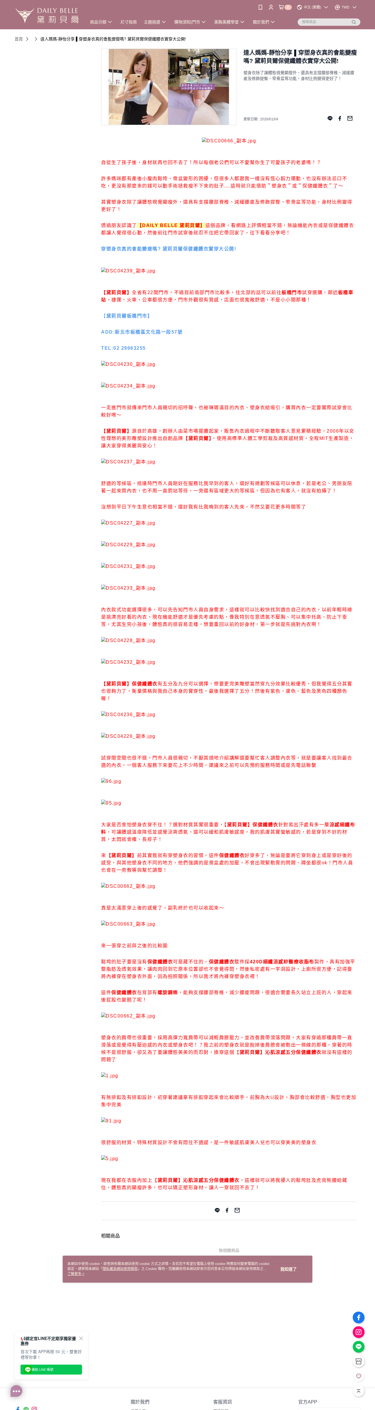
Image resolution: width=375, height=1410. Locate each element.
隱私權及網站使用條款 (120, 1269)
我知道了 (288, 1269)
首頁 (19, 39)
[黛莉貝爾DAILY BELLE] (47, 15)
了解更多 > (75, 1274)
